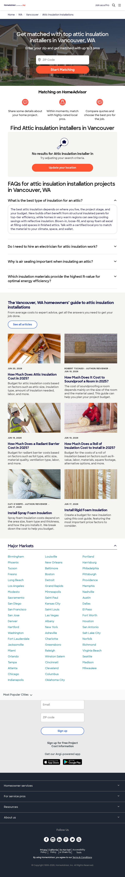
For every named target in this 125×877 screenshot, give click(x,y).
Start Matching (63, 70)
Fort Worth (90, 615)
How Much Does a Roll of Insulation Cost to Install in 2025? (89, 446)
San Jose (14, 615)
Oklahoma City (55, 680)
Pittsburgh (89, 574)
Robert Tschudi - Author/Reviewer (86, 368)
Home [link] (11, 14)
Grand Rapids (54, 586)
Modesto (14, 592)
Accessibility (79, 851)
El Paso (87, 609)
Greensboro (53, 644)
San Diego (14, 603)
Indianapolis (16, 680)
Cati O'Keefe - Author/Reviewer (27, 504)
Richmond (89, 644)
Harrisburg (90, 562)
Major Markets (20, 545)
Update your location (62, 167)
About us (10, 817)
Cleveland (52, 668)
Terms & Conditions (82, 857)
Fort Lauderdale (18, 639)
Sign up (62, 731)
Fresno (12, 574)
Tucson (12, 568)
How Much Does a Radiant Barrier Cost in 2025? (34, 446)
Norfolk (87, 639)
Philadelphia (91, 568)
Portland (88, 556)
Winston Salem (55, 656)
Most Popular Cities (15, 694)
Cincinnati (51, 662)
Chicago (13, 674)
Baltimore (51, 568)
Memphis (89, 586)
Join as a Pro (102, 5)
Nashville (88, 592)
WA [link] (20, 14)
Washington (16, 633)
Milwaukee (90, 668)
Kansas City (52, 603)
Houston (88, 621)
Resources (11, 807)
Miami (12, 650)
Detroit (50, 580)
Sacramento (16, 597)
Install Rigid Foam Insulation (85, 510)
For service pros (14, 796)
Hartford (13, 627)
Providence (90, 580)
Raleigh (50, 650)
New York (51, 627)
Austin (87, 597)
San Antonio (91, 627)
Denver (13, 621)
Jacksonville (16, 644)
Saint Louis (52, 609)
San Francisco (17, 609)
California (53, 851)
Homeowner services (18, 785)
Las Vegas (52, 615)
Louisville (51, 556)
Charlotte (51, 639)
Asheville (51, 633)
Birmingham (16, 556)
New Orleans (53, 562)
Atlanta (12, 668)
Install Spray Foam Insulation (30, 513)
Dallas (86, 603)
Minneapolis (53, 592)
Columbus (52, 674)
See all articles (22, 324)
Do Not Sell (65, 851)
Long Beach (16, 580)
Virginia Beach (92, 650)
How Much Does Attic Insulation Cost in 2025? (32, 376)
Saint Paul (51, 597)
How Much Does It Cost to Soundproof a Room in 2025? (86, 379)
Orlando (13, 656)
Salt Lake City (92, 633)
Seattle (87, 656)
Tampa (12, 662)
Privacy (43, 851)
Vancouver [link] (32, 14)
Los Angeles (16, 586)
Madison (88, 662)
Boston (50, 574)
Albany (49, 621)
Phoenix (13, 562)
